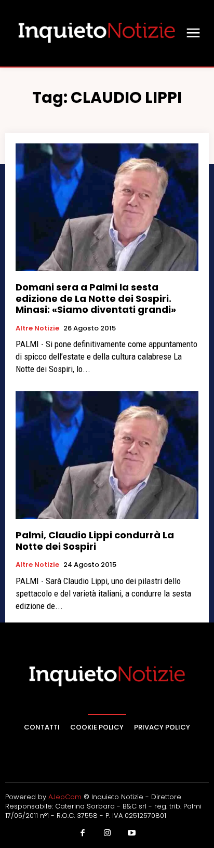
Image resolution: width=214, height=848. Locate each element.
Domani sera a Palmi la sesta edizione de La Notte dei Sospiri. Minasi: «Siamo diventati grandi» (96, 298)
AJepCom (65, 797)
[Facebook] (82, 833)
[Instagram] (107, 833)
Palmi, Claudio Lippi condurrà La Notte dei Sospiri (95, 540)
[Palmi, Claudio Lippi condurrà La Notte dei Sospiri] (107, 455)
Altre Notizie (37, 328)
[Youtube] (132, 833)
